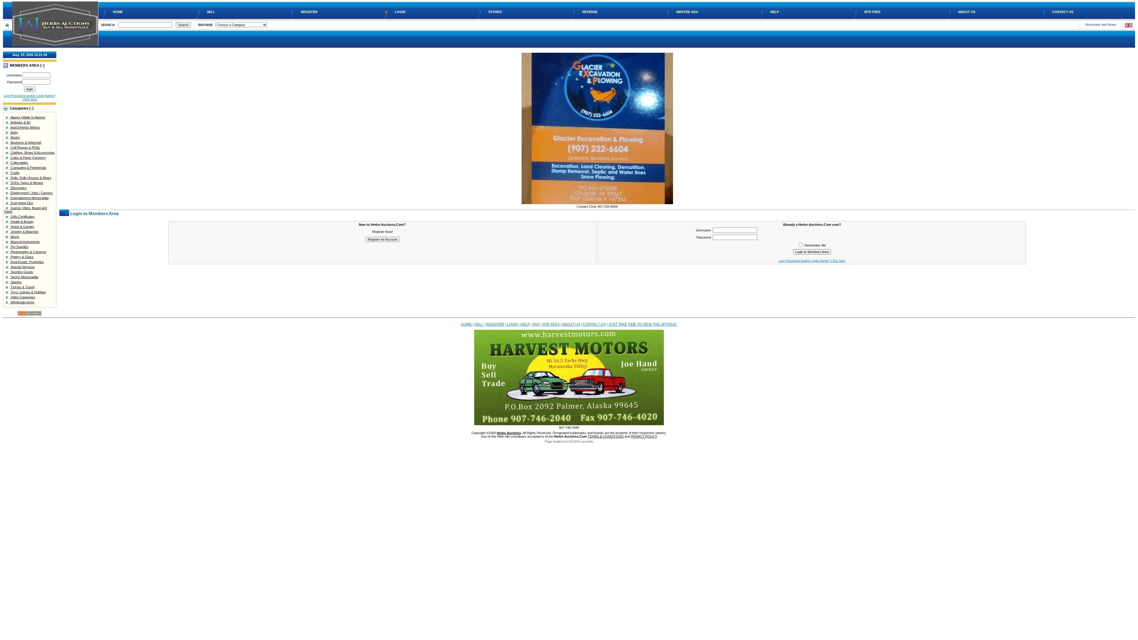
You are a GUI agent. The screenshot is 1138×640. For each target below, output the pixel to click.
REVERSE (590, 12)
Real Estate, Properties (27, 262)
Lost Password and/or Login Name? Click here (29, 97)
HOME (118, 12)
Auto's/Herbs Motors (25, 127)
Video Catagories (22, 297)
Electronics (18, 188)
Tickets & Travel (22, 287)
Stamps (16, 282)
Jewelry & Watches (24, 231)
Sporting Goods (21, 272)
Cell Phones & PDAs (25, 147)
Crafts (15, 173)
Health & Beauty (22, 221)
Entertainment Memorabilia (29, 198)
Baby (14, 132)
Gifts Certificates (22, 216)
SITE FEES (872, 12)
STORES (495, 12)
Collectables (19, 162)
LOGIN (400, 12)
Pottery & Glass (21, 257)
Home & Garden (22, 226)
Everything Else (21, 203)
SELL (211, 12)
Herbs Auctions (509, 433)
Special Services (22, 267)
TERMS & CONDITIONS (606, 436)
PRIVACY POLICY (644, 436)
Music (14, 237)
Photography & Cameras (28, 252)
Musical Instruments (25, 242)
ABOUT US (967, 12)
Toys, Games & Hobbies (28, 292)
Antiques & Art (20, 122)
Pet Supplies (19, 247)
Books (15, 137)
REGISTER (309, 12)
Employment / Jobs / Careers (31, 193)
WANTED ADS (687, 12)
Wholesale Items (22, 302)
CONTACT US (1063, 12)
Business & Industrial (25, 142)
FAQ (536, 324)
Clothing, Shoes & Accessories (32, 152)
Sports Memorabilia (24, 277)
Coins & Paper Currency (28, 157)
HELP (775, 12)
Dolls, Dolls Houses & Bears (30, 178)
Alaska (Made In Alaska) (27, 117)
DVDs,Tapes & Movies (26, 183)
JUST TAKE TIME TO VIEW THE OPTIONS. (642, 324)
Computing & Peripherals (28, 167)
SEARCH (108, 25)
